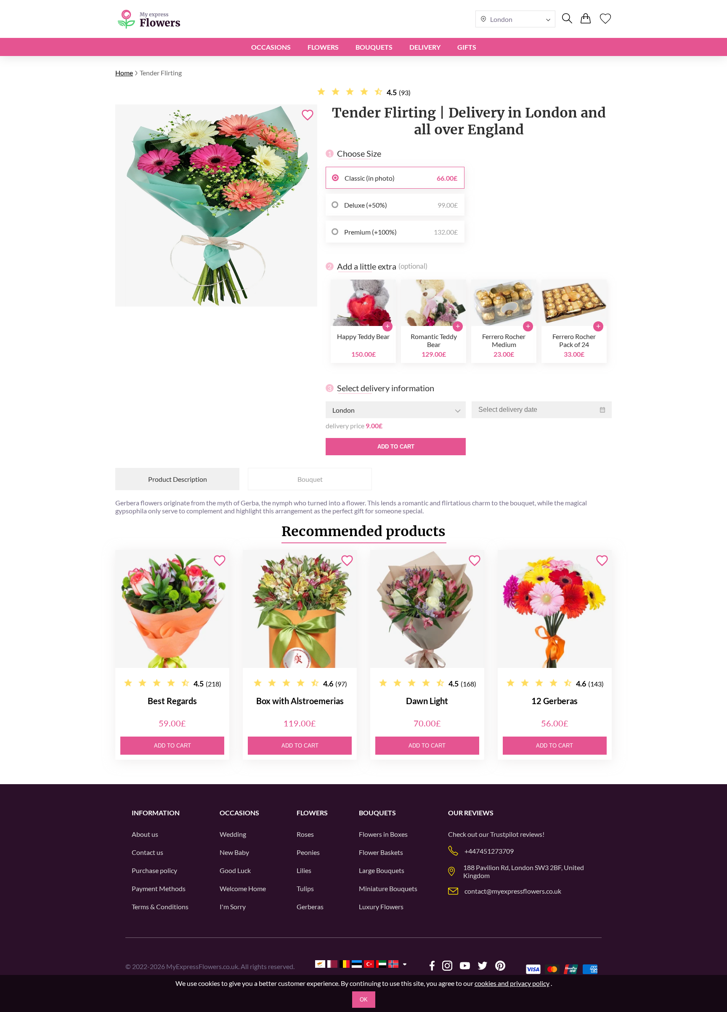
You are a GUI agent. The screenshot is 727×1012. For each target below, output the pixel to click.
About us (145, 834)
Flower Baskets (381, 852)
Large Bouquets (381, 870)
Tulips (305, 888)
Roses (305, 834)
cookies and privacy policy (512, 983)
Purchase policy (154, 870)
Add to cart (395, 446)
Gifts (466, 47)
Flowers (323, 47)
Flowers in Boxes (383, 834)
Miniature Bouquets (388, 888)
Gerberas (310, 907)
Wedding (233, 834)
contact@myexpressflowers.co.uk (512, 891)
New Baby (234, 852)
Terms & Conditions (160, 907)
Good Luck (235, 870)
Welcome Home (243, 888)
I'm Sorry (233, 907)
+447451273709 (489, 851)
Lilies (304, 870)
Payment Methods (159, 888)
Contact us (147, 852)
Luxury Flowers (381, 907)
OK (364, 999)
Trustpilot (504, 834)
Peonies (308, 852)
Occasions (271, 47)
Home (124, 73)
